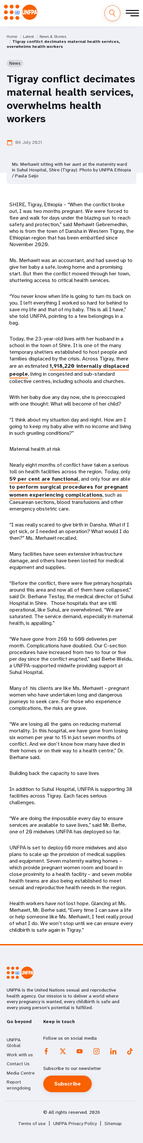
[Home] (20, 12)
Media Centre (21, 1073)
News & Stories (53, 36)
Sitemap (113, 1123)
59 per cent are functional (43, 478)
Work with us (20, 1055)
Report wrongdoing (19, 1085)
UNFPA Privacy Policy (75, 1123)
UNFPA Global (14, 1043)
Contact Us (18, 1064)
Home (12, 36)
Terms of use (32, 1123)
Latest (28, 36)
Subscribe (67, 1083)
